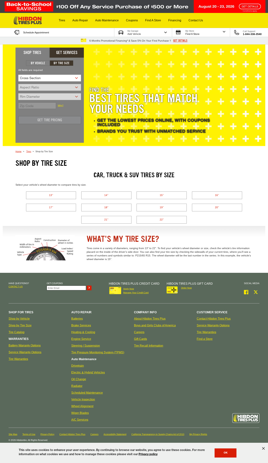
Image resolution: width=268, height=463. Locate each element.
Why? (60, 105)
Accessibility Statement (115, 434)
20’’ (217, 207)
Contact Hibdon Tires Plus (214, 318)
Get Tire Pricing (49, 120)
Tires (28, 151)
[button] (62, 20)
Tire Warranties (18, 359)
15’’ (162, 195)
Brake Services (81, 325)
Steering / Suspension (85, 345)
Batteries (77, 318)
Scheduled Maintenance (87, 392)
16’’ (217, 195)
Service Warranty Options (25, 352)
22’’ (162, 219)
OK (226, 453)
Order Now (186, 288)
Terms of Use (28, 434)
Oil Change (78, 379)
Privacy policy (148, 454)
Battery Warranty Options (25, 345)
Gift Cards (140, 338)
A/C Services (79, 419)
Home (18, 151)
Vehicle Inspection (83, 399)
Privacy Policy (47, 434)
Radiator (76, 386)
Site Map (13, 434)
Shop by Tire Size (20, 325)
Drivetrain (77, 365)
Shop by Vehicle (19, 318)
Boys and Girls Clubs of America (155, 325)
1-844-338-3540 (252, 34)
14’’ (106, 195)
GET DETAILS (180, 40)
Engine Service (81, 338)
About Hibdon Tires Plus (150, 318)
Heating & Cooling (83, 332)
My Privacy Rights (198, 434)
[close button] (263, 448)
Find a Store (205, 338)
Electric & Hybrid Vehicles (88, 372)
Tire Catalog (16, 332)
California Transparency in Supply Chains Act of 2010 (157, 434)
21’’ (106, 219)
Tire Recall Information (148, 345)
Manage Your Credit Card (136, 292)
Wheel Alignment (82, 406)
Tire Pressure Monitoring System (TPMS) (97, 352)
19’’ (162, 207)
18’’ (106, 207)
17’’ (51, 207)
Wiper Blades (80, 412)
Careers (139, 332)
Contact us (16, 286)
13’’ (51, 195)
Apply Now (128, 289)
